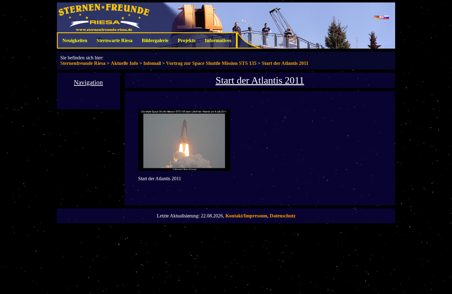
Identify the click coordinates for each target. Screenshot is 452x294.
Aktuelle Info (124, 63)
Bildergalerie (155, 40)
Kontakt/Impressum (246, 215)
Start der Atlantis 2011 (285, 63)
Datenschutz (282, 215)
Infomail (152, 63)
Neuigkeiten (74, 40)
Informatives (218, 40)
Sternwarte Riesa (115, 40)
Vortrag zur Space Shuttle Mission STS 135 (211, 63)
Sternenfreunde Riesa (82, 63)
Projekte (187, 40)
